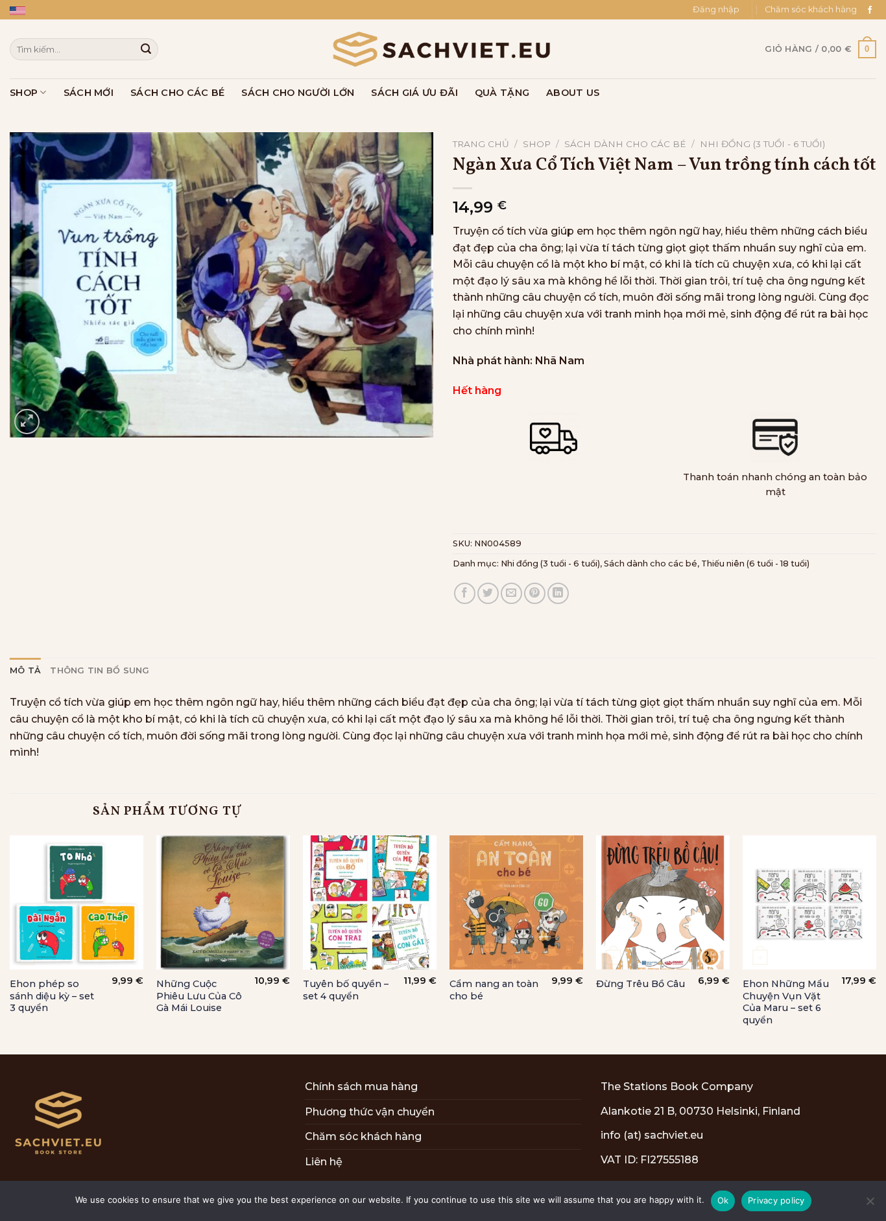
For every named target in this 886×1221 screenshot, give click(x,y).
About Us (572, 93)
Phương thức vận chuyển (370, 1112)
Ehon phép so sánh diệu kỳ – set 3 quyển (52, 996)
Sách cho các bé (177, 93)
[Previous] (10, 943)
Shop (24, 93)
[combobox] (84, 49)
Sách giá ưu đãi (414, 93)
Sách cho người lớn (297, 93)
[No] (869, 1204)
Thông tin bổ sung (99, 670)
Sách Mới (89, 93)
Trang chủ (481, 144)
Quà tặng (502, 93)
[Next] (875, 943)
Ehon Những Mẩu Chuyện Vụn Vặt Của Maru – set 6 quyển (786, 1002)
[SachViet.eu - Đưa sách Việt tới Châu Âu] (443, 49)
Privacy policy (776, 1200)
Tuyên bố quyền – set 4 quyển (346, 990)
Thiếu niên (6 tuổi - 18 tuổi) (755, 563)
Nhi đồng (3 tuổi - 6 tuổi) (762, 144)
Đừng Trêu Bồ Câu (640, 984)
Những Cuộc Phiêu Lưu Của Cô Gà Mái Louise (199, 996)
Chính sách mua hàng (361, 1086)
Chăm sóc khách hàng (811, 9)
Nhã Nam (559, 361)
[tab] (25, 671)
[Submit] (146, 49)
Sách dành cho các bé (625, 144)
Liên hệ (323, 1162)
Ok (723, 1200)
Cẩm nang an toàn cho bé (493, 990)
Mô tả (25, 670)
